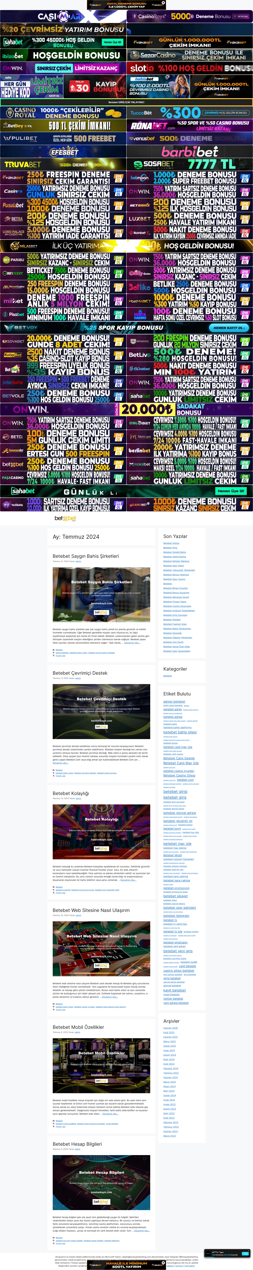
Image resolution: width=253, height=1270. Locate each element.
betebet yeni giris (178, 951)
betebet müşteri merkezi (175, 866)
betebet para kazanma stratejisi (91, 1124)
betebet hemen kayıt (170, 825)
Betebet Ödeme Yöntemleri (177, 637)
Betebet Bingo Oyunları (175, 588)
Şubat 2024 (169, 1095)
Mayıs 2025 (169, 1041)
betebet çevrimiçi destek (85, 773)
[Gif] (126, 246)
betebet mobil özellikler (66, 1124)
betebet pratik (168, 884)
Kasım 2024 (169, 1055)
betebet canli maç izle (177, 747)
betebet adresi (173, 716)
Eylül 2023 (168, 1118)
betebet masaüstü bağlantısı (173, 839)
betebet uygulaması (170, 935)
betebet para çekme (176, 880)
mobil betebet (112, 1124)
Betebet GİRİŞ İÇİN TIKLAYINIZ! (126, 102)
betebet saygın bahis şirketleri (101, 653)
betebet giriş (174, 797)
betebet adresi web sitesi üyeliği (174, 721)
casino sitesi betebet (178, 970)
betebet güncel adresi (179, 813)
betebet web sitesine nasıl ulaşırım (111, 1007)
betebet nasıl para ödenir (171, 873)
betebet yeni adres (174, 946)
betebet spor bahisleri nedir (107, 890)
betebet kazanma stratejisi (172, 832)
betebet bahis (170, 724)
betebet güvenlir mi (177, 821)
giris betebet (190, 974)
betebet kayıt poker (188, 829)
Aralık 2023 (169, 1104)
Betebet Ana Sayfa (173, 642)
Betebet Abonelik (172, 633)
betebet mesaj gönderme (188, 852)
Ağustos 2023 (170, 1122)
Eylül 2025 (168, 1032)
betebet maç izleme (174, 847)
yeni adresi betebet (176, 1002)
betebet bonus (170, 743)
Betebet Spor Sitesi (173, 565)
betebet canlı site (169, 767)
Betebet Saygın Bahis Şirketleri (86, 556)
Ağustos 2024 (170, 1068)
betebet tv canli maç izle (171, 928)
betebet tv (170, 920)
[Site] (63, 177)
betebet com (185, 779)
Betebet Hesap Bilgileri (77, 1144)
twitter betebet (173, 998)
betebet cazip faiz (169, 780)
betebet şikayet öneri (170, 966)
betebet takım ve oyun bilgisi (173, 912)
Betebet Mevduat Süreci (176, 597)
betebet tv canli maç (175, 924)
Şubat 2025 (169, 1046)
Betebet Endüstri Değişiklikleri (179, 610)
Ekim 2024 (169, 1059)
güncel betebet (172, 985)
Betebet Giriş (170, 547)
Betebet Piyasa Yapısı (174, 601)
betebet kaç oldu (191, 832)
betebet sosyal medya (174, 903)
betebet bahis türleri (78, 653)
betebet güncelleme (190, 817)
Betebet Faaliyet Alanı (175, 624)
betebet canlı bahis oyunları (172, 751)
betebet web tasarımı (170, 939)
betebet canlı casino (173, 754)
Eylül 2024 (168, 1064)
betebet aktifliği (192, 721)
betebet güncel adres (173, 808)
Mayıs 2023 (169, 1136)
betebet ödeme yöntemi (171, 962)
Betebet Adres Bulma (174, 556)
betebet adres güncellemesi (172, 713)
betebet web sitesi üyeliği (187, 935)
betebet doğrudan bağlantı (172, 784)
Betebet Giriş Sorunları (175, 615)
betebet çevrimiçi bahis (174, 958)
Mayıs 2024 (169, 1082)
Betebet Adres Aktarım (190, 710)
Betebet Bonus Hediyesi (176, 574)
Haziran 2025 (170, 1037)
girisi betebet (172, 978)
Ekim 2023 (169, 1113)
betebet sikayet (175, 896)
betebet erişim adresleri (191, 784)
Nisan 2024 (169, 1086)
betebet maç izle (177, 843)
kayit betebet (174, 990)
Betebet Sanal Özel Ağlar (176, 646)
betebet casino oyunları (84, 1007)
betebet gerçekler (169, 787)
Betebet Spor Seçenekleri (176, 651)
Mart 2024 (169, 1091)
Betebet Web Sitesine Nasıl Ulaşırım (91, 910)
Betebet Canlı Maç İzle (181, 763)
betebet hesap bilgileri (93, 1240)
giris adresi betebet (172, 974)
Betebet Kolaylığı (71, 793)
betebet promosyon (176, 888)
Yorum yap (60, 655)
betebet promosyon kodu (82, 890)
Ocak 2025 (169, 1050)
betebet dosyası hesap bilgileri (69, 1240)
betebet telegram (112, 1240)
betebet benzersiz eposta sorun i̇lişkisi (176, 740)
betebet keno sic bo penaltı (172, 836)
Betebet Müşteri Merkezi (176, 561)
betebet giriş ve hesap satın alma (174, 806)
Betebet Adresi (171, 543)
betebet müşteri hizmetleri (178, 859)
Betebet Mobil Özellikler (78, 1027)
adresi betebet (62, 653)
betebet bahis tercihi (170, 736)
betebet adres (172, 709)
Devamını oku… (132, 642)
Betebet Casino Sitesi (179, 775)
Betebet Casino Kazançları (177, 606)
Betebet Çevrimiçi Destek (80, 673)
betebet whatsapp (175, 942)
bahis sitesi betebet (173, 705)
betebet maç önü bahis (171, 852)
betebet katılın (185, 825)
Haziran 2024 (170, 1077)
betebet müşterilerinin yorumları (174, 863)
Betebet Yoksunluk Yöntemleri (179, 570)
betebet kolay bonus (190, 836)
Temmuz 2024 (171, 1073)
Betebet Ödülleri (172, 619)
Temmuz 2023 (171, 1127)
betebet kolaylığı (63, 890)
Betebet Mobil (172, 855)
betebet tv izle (172, 931)
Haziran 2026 (170, 1028)
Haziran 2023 (170, 1131)
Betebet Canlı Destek (179, 758)
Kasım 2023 (169, 1109)
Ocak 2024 (169, 1100)
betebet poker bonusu (107, 773)
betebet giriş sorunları (174, 802)
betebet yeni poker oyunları (172, 955)
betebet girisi (175, 791)
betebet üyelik (189, 962)
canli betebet (187, 966)
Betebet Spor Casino (174, 579)
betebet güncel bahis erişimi (173, 817)
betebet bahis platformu (177, 727)
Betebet (59, 650)
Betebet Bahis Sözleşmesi (177, 628)
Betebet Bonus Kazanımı (176, 592)
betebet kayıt (172, 828)
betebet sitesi (170, 900)
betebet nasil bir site (173, 869)
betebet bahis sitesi (64, 773)
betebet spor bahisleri (179, 908)
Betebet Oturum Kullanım (190, 873)
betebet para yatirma (175, 876)
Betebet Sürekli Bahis (174, 552)
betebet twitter (191, 931)
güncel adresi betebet (174, 982)
